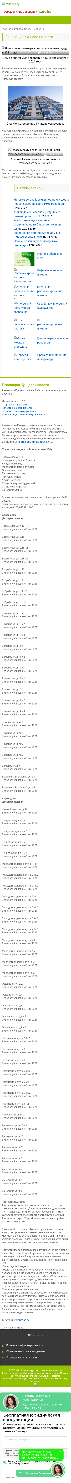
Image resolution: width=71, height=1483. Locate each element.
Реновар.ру (22, 1320)
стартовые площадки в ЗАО (36, 441)
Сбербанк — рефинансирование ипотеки (49, 291)
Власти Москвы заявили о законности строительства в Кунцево (35, 161)
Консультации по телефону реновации (24, 414)
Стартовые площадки (14, 404)
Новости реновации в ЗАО (17, 407)
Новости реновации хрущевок (19, 411)
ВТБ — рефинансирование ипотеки (49, 324)
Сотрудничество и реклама (22, 1357)
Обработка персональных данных (25, 1351)
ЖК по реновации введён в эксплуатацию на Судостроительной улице (37, 224)
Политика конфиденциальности (24, 1345)
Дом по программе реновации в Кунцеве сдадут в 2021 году (35, 59)
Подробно (44, 11)
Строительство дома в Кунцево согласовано (35, 123)
